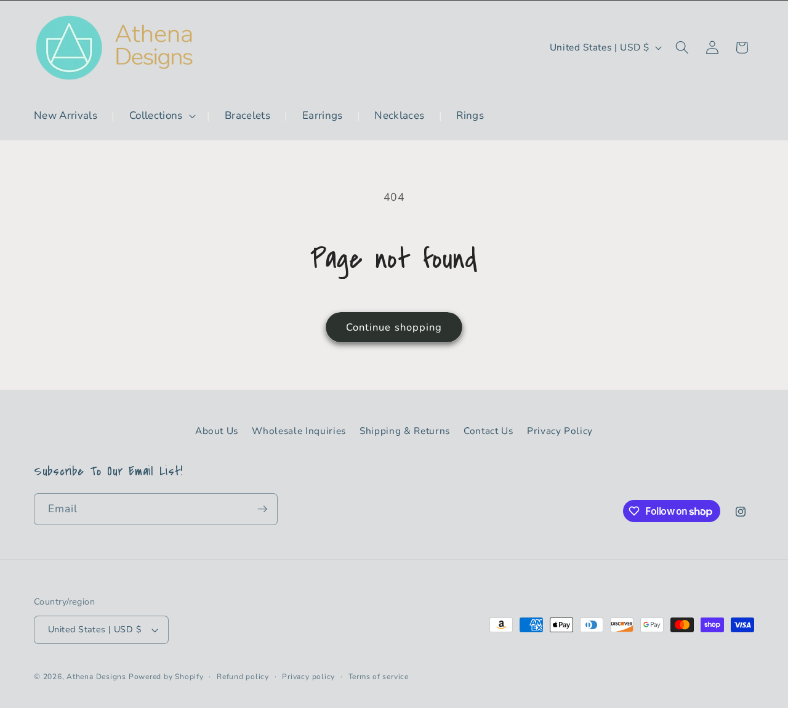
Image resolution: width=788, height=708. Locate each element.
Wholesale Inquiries (299, 430)
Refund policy (243, 677)
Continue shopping (394, 327)
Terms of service (378, 677)
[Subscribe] (262, 509)
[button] (161, 116)
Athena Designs (96, 677)
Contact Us (488, 430)
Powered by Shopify (166, 677)
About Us (216, 430)
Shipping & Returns (405, 430)
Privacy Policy (560, 430)
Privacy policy (308, 677)
